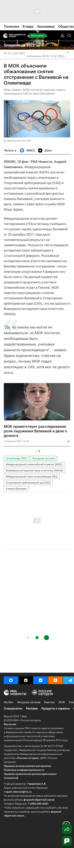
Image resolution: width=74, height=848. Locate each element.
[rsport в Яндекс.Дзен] (26, 680)
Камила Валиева (16, 488)
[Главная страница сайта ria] (4, 35)
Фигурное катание (43, 458)
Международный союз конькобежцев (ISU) (32, 476)
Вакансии (10, 724)
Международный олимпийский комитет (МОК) (34, 464)
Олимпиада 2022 (16, 458)
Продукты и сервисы (55, 708)
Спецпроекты (13, 708)
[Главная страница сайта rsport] (23, 35)
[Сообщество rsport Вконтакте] (40, 680)
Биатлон (49, 702)
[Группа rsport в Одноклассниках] (55, 680)
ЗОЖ (62, 702)
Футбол (8, 702)
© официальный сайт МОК (17, 140)
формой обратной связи (39, 799)
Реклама (32, 708)
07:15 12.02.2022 (14, 53)
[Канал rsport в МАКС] (11, 680)
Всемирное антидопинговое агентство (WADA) (34, 470)
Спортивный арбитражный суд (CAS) (28, 482)
